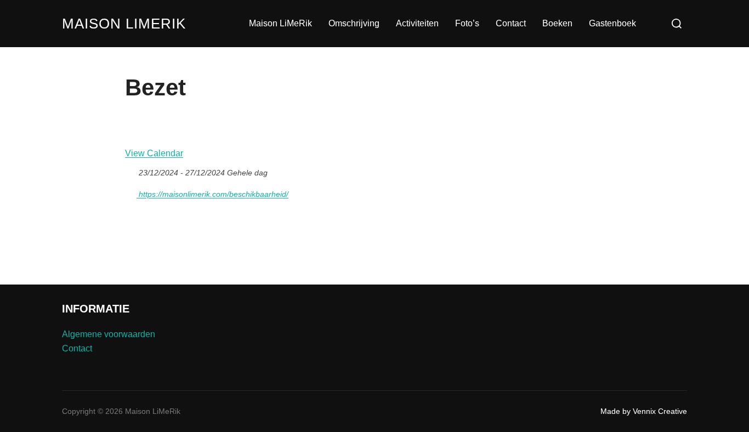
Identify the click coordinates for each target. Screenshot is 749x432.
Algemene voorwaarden (108, 334)
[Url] (131, 191)
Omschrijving (353, 23)
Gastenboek (612, 23)
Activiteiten (417, 23)
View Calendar (154, 153)
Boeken (557, 23)
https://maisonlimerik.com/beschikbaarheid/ (212, 194)
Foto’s (467, 23)
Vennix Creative (660, 411)
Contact (511, 23)
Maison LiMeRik (124, 23)
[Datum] (131, 170)
